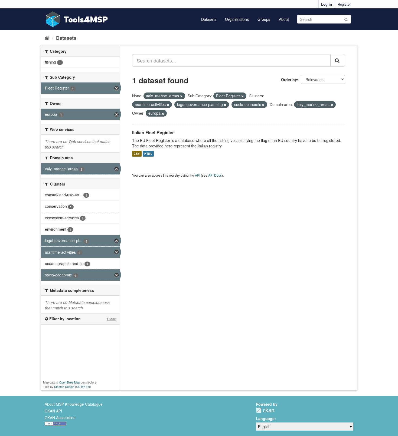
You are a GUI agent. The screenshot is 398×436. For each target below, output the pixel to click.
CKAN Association (60, 417)
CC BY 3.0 (83, 386)
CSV (137, 154)
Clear (111, 318)
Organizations (237, 19)
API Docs (215, 175)
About (284, 19)
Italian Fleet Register (153, 132)
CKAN (265, 410)
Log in (326, 4)
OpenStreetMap (69, 382)
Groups (263, 19)
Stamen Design (64, 386)
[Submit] (346, 18)
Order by (289, 79)
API (197, 175)
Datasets (208, 19)
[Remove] (181, 96)
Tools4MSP (86, 19)
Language (265, 418)
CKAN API (53, 411)
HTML (148, 154)
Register (344, 4)
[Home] (47, 37)
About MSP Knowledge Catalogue (74, 404)
